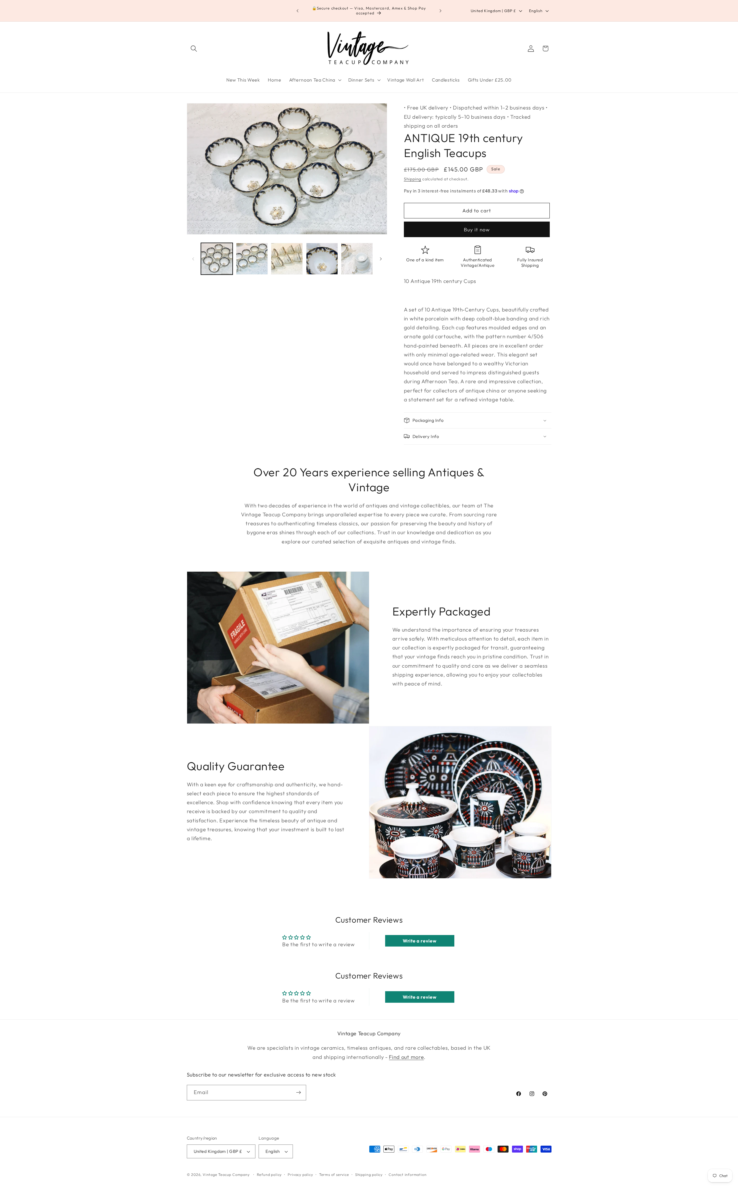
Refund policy (269, 1174)
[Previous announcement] (297, 10)
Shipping (412, 179)
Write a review (420, 941)
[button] (194, 48)
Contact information (407, 1174)
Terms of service (334, 1174)
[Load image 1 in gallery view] (217, 259)
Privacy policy (300, 1174)
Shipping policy (369, 1174)
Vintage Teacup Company (226, 1174)
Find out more (406, 1057)
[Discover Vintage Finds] (298, 1092)
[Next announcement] (440, 10)
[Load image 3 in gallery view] (287, 259)
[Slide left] (193, 258)
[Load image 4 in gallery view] (322, 259)
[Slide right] (380, 258)
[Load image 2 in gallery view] (252, 259)
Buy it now (477, 229)
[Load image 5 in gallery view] (357, 259)
